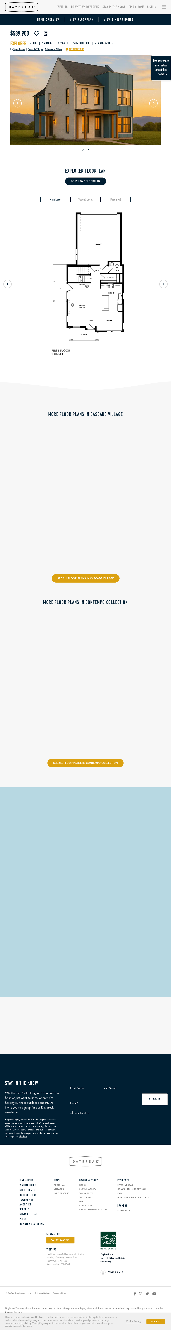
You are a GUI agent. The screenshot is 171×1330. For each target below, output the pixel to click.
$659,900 (123, 660)
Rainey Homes (126, 459)
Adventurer (14, 737)
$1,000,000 (124, 446)
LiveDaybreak (125, 1185)
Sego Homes (19, 49)
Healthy (84, 1201)
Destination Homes (17, 557)
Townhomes (26, 1200)
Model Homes (27, 1190)
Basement (115, 199)
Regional (59, 1185)
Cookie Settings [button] (133, 1321)
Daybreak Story (88, 1180)
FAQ (119, 1193)
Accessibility (115, 1271)
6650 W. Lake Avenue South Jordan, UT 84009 (58, 1262)
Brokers (122, 1205)
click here (23, 1136)
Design (83, 1185)
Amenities (25, 1204)
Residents (123, 1180)
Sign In (151, 7)
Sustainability (87, 1189)
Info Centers (61, 1193)
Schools (24, 1209)
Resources (123, 1210)
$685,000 (67, 446)
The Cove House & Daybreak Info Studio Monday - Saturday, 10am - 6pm (65, 1255)
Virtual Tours (28, 1185)
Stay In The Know (114, 7)
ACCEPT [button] (156, 1321)
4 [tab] (34, 726)
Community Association (131, 1189)
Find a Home (136, 7)
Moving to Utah (28, 1214)
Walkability (86, 1193)
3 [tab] (31, 726)
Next (153, 103)
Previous (17, 103)
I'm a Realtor (82, 1113)
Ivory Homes (14, 485)
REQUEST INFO (37, 496)
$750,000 (11, 544)
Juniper (11, 549)
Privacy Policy (42, 1293)
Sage (64, 450)
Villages (59, 1189)
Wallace (123, 450)
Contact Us (53, 1234)
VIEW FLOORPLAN (82, 19)
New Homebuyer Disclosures (134, 1197)
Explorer (18, 44)
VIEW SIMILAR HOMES (119, 19)
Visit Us (62, 7)
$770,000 (11, 732)
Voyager (67, 665)
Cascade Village (35, 49)
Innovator (124, 665)
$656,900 (67, 660)
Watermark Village (53, 49)
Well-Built (85, 1197)
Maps (57, 1180)
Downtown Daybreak (85, 7)
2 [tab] (88, 149)
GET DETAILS (20, 496)
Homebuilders (28, 1195)
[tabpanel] (85, 100)
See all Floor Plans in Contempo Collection (85, 763)
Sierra (10, 477)
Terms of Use (59, 1293)
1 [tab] (82, 149)
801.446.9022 (85, 982)
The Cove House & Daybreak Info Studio (85, 954)
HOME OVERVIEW (48, 19)
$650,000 (11, 472)
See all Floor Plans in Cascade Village (85, 578)
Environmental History (93, 1209)
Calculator (46, 33)
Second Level (85, 199)
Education (85, 1205)
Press (23, 1219)
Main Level (55, 199)
